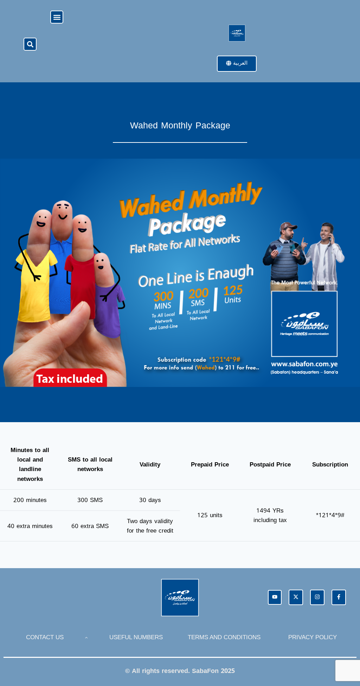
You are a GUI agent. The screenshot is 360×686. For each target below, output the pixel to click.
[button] (57, 17)
